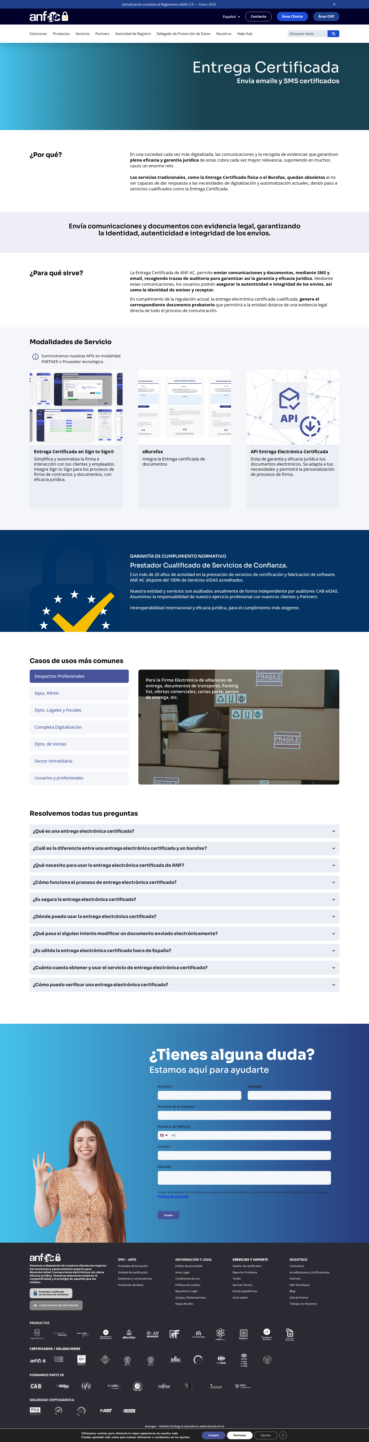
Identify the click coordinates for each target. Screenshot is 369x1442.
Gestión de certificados (247, 1266)
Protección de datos (131, 1285)
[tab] (79, 676)
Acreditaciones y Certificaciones (309, 1272)
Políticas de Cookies (187, 1285)
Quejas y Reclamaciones (190, 1297)
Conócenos (297, 1266)
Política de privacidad (188, 1266)
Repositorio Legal (186, 1291)
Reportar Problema (245, 1272)
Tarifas (237, 1278)
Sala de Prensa (299, 1297)
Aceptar (213, 1435)
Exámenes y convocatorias (135, 1278)
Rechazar (239, 1435)
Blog (292, 1291)
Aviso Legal (182, 1272)
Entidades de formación (133, 1266)
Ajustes (266, 1435)
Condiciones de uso (187, 1278)
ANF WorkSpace (300, 1285)
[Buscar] (333, 33)
